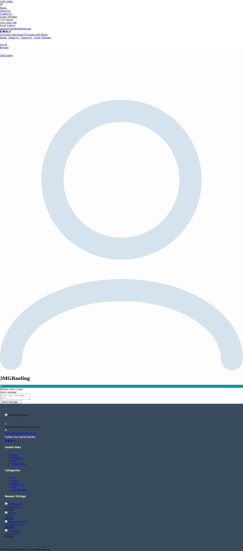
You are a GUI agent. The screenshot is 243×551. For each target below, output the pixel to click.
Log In (3, 44)
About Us (5, 10)
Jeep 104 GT (12, 533)
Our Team (17, 457)
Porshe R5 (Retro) (14, 524)
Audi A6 (9, 515)
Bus (14, 486)
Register (4, 47)
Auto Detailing (19, 489)
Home (3, 7)
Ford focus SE (12, 506)
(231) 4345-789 (8, 22)
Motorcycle (17, 483)
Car (13, 478)
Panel (14, 454)
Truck (15, 481)
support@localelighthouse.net (15, 28)
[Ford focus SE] (14, 503)
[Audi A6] (11, 512)
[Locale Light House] (12, 34)
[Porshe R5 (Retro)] (16, 521)
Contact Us (6, 13)
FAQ (14, 460)
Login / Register (9, 16)
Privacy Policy (19, 463)
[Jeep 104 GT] (13, 530)
